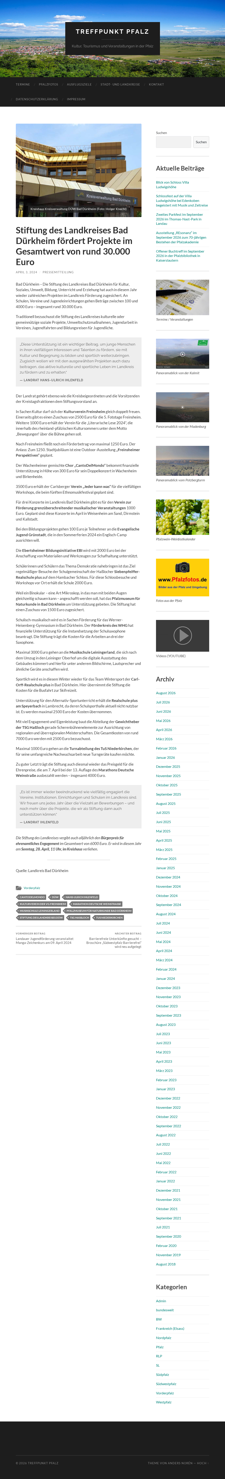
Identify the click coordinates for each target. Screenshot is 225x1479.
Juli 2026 (163, 702)
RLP (159, 1356)
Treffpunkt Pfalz (112, 31)
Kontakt (156, 84)
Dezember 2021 (168, 1190)
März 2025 (164, 849)
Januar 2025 (165, 868)
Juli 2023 (163, 1034)
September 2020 (168, 1236)
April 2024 (164, 951)
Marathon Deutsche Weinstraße (97, 904)
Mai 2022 (163, 1163)
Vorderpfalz (32, 888)
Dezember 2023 (168, 988)
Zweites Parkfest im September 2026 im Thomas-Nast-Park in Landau (179, 219)
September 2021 (168, 1218)
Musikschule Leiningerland (40, 910)
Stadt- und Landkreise (120, 84)
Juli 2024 (163, 923)
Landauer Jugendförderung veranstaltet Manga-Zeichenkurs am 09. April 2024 (45, 938)
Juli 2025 (163, 812)
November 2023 (168, 997)
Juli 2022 (163, 1144)
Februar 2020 (166, 1245)
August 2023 (166, 1024)
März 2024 (164, 960)
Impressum (76, 99)
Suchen (161, 132)
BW (159, 1319)
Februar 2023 (166, 1080)
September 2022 (168, 1126)
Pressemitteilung (58, 272)
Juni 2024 (163, 932)
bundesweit (165, 1310)
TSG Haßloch (79, 917)
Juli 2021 (163, 1227)
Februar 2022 (166, 1172)
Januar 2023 (165, 1089)
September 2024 (168, 904)
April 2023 (164, 1061)
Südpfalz (162, 1374)
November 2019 (168, 1255)
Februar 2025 (166, 858)
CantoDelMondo (32, 897)
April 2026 (164, 729)
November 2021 (168, 1199)
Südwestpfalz (166, 1384)
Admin (161, 1301)
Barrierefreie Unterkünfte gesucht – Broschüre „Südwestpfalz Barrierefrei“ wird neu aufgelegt (114, 940)
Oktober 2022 (167, 1116)
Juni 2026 (163, 711)
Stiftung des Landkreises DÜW (41, 917)
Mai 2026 (163, 720)
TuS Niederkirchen (109, 917)
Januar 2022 (165, 1181)
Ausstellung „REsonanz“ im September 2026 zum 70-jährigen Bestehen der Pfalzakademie (181, 237)
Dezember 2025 (168, 766)
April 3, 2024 (26, 272)
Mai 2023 (163, 1052)
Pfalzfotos (48, 84)
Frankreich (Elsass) (170, 1328)
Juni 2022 (163, 1153)
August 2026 (166, 693)
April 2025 (164, 840)
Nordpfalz (163, 1338)
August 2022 (166, 1135)
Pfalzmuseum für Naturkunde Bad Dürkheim (99, 910)
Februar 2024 (166, 969)
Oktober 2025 (167, 785)
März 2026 (164, 739)
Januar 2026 (165, 757)
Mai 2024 (163, 941)
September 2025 (168, 794)
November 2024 (168, 886)
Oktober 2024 (167, 895)
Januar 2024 (165, 978)
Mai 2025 (163, 831)
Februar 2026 (166, 748)
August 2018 (166, 1264)
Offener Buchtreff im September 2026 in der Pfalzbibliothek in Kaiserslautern (180, 255)
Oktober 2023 (167, 1006)
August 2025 (166, 803)
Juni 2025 (163, 822)
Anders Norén (180, 1463)
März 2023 (164, 1070)
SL (158, 1365)
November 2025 (168, 776)
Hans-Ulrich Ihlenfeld (82, 897)
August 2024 (166, 914)
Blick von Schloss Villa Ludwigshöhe (172, 184)
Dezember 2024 (168, 877)
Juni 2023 (163, 1043)
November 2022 (168, 1107)
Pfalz (159, 1347)
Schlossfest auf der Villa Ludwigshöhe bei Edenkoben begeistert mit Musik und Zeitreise (182, 200)
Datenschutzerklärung (37, 99)
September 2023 (168, 1015)
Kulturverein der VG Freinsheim (43, 904)
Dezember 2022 (168, 1098)
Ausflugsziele (79, 84)
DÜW (55, 897)
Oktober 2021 (167, 1209)
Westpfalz (163, 1402)
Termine (23, 84)
